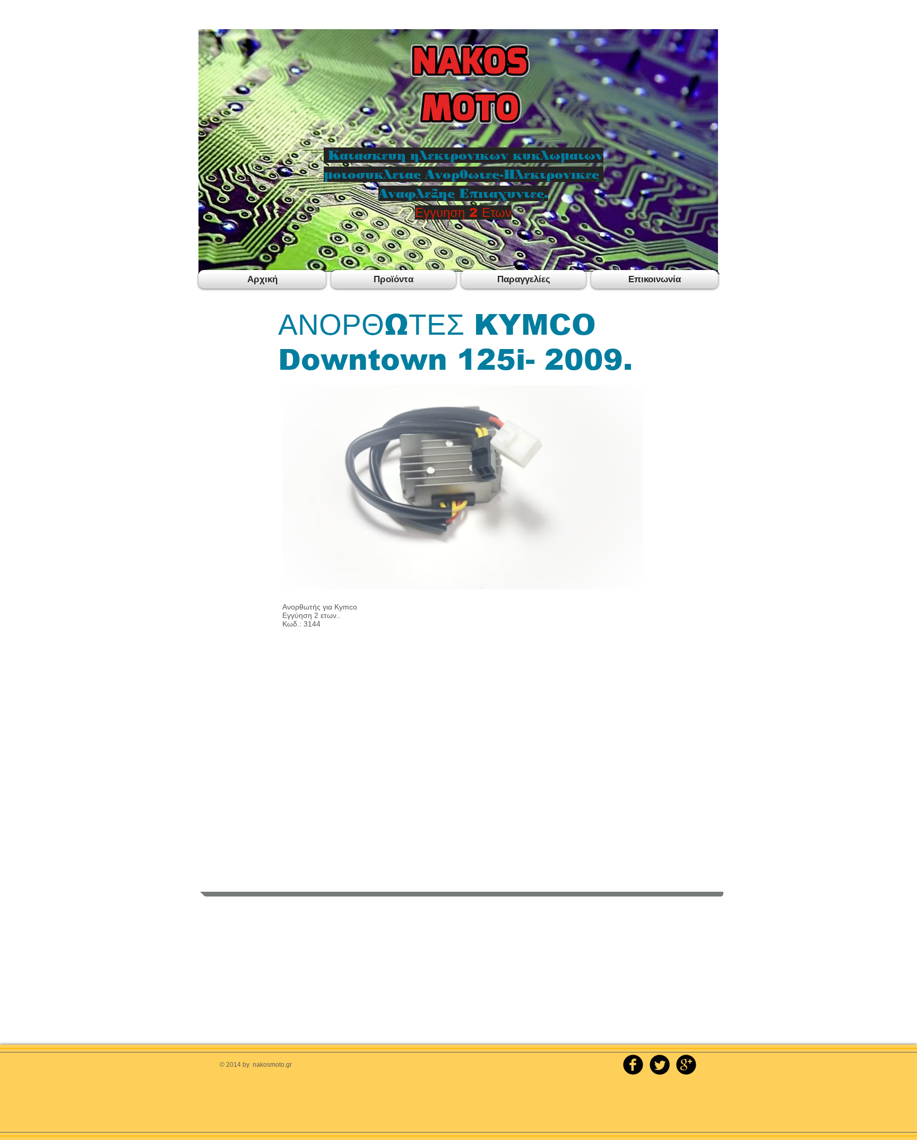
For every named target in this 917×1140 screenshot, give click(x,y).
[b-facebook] (633, 1065)
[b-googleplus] (686, 1065)
